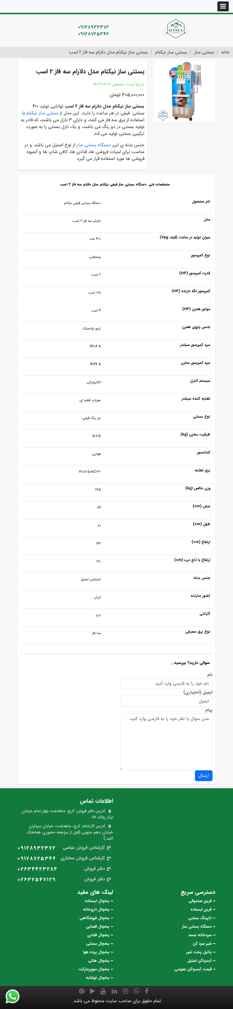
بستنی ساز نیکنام (42, 113)
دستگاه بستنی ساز (94, 144)
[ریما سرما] (176, 28)
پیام (209, 710)
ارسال (204, 775)
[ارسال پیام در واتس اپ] (16, 996)
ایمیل (208, 692)
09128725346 (93, 34)
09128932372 (93, 27)
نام (210, 674)
